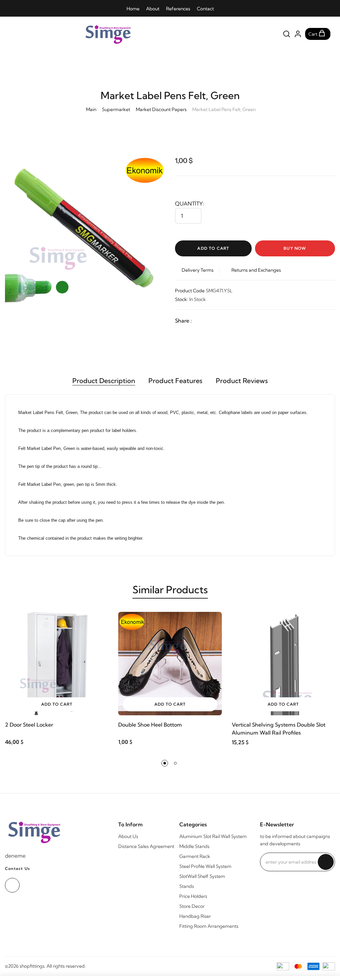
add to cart (56, 704)
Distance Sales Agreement (146, 846)
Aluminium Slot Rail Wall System (213, 836)
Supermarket (116, 109)
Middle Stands (194, 846)
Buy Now (295, 248)
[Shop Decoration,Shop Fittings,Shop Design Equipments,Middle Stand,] (127, 34)
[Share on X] (212, 320)
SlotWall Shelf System (202, 876)
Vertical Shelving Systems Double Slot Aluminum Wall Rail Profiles (278, 728)
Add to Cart (213, 248)
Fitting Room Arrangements (208, 926)
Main (91, 109)
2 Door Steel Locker (29, 724)
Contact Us (17, 868)
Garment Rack (194, 856)
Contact (205, 9)
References (178, 9)
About (152, 9)
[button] (164, 763)
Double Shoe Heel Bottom (150, 724)
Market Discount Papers (161, 109)
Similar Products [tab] (170, 589)
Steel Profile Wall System (205, 866)
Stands (186, 886)
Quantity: (189, 203)
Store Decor (192, 906)
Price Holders (193, 896)
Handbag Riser (195, 916)
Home (133, 9)
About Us (128, 836)
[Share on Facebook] (199, 320)
